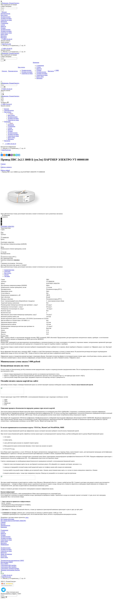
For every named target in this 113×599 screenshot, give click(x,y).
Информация (5, 544)
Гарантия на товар (6, 540)
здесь (26, 517)
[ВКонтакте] (2, 155)
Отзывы (3, 535)
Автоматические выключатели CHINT (12, 560)
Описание (7, 271)
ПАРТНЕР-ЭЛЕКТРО (7, 226)
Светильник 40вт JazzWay (8, 567)
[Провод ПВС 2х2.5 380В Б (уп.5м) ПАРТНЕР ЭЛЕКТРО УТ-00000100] (20, 212)
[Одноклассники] (4, 155)
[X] (9, 155)
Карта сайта (4, 541)
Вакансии (4, 552)
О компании (4, 530)
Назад (11, 113)
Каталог (3, 524)
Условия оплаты (5, 536)
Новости (3, 533)
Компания (11, 125)
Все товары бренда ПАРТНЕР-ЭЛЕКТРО (13, 520)
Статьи (3, 532)
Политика (4, 555)
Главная (3, 522)
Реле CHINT (4, 563)
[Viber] (12, 155)
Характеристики (9, 270)
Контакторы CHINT (7, 562)
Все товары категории (7, 519)
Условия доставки (6, 538)
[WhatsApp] (14, 155)
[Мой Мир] (7, 155)
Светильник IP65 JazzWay (8, 565)
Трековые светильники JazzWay (10, 570)
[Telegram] (19, 155)
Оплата (6, 274)
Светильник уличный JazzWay (10, 568)
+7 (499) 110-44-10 (6, 39)
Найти (3, 597)
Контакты (4, 543)
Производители (5, 525)
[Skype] (17, 155)
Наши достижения (6, 554)
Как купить (11, 115)
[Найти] (2, 10)
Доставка (7, 276)
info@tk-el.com (6, 44)
